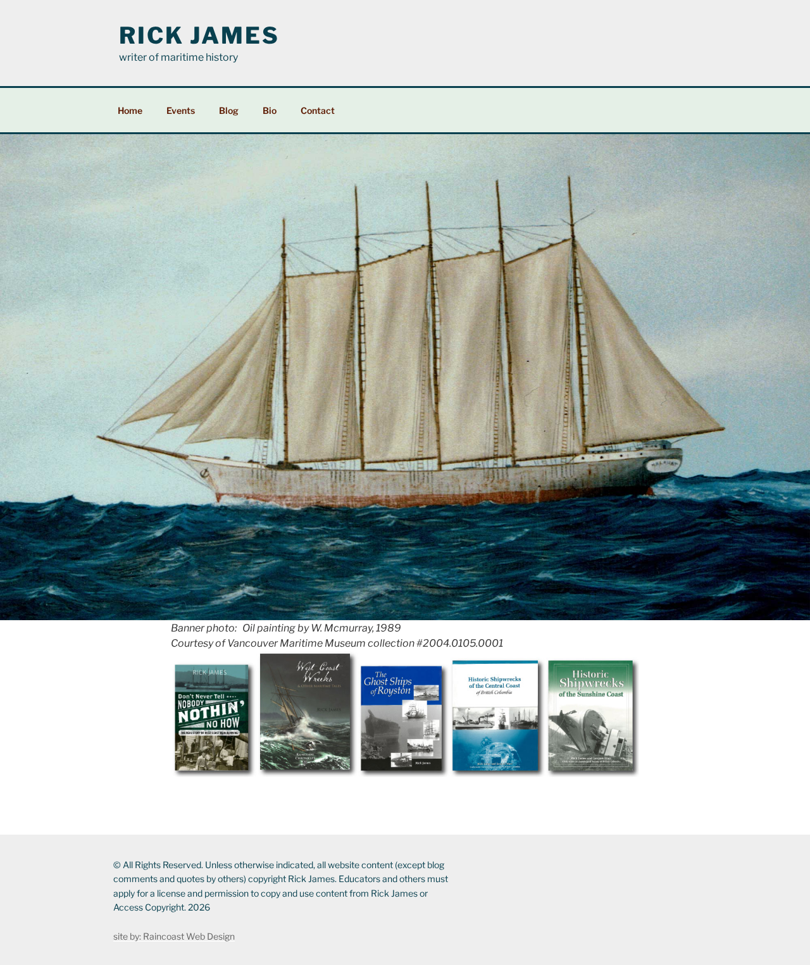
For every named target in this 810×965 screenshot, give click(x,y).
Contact (318, 110)
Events (180, 110)
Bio (270, 110)
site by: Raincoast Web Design (174, 936)
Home (130, 110)
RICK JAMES (199, 35)
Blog (229, 110)
